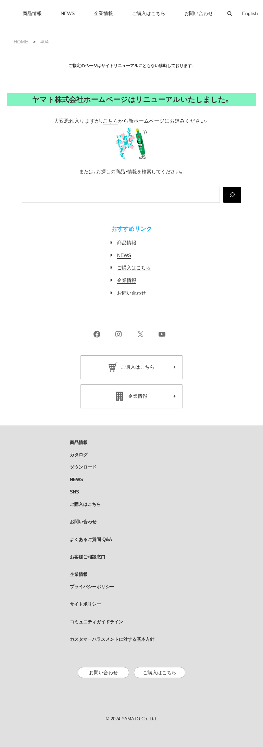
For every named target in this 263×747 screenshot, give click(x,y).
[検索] (232, 195)
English (250, 13)
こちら (110, 121)
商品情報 (126, 242)
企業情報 (126, 280)
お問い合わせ (131, 293)
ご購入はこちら (134, 267)
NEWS (124, 255)
